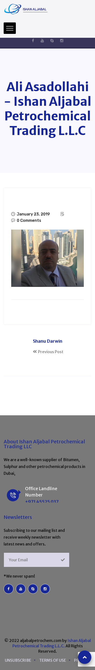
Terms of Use (52, 660)
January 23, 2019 (33, 214)
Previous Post (50, 351)
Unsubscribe (18, 660)
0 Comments (29, 220)
